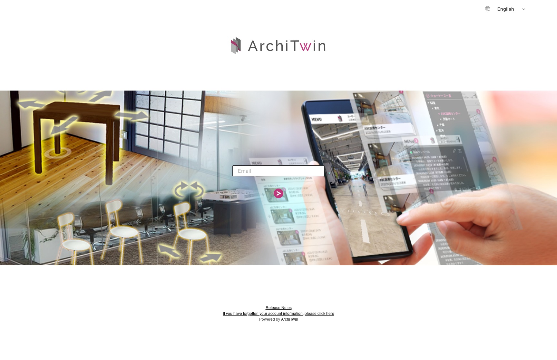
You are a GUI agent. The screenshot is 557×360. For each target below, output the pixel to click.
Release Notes (279, 307)
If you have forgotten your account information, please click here (278, 313)
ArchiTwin (289, 319)
